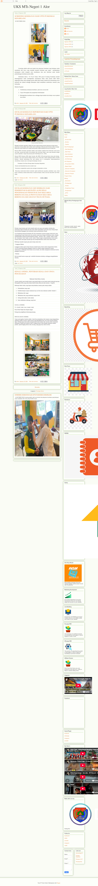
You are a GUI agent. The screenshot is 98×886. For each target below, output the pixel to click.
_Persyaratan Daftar (69, 163)
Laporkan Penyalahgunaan (72, 59)
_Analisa (66, 185)
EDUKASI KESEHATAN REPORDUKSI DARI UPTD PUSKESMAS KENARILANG (34, 113)
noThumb (66, 71)
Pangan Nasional (78, 856)
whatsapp (66, 735)
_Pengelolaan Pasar (69, 188)
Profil (65, 137)
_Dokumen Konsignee (69, 171)
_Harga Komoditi (68, 156)
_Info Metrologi (68, 159)
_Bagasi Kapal (67, 166)
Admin (67, 28)
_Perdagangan (68, 183)
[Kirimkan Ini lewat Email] (41, 103)
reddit (65, 845)
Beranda (37, 387)
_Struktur (66, 142)
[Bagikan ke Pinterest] (47, 103)
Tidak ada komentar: (33, 103)
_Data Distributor (68, 154)
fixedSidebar (67, 91)
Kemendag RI (79, 853)
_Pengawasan (67, 190)
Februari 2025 (67, 44)
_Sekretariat (67, 180)
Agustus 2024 (67, 46)
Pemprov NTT (79, 859)
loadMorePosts (68, 78)
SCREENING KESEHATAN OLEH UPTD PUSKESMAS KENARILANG (33, 395)
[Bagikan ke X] (44, 103)
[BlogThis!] (42, 103)
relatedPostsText (68, 81)
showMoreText (68, 96)
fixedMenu (67, 93)
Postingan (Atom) (40, 391)
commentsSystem (68, 68)
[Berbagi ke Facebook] (45, 103)
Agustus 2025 (67, 41)
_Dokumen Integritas (69, 168)
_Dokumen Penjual (69, 173)
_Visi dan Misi (67, 139)
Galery (66, 195)
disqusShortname (68, 66)
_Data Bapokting (68, 149)
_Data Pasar (67, 151)
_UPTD (66, 193)
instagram (66, 738)
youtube (66, 740)
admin (67, 34)
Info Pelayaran (68, 161)
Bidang (66, 178)
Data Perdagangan (69, 146)
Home (65, 134)
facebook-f (67, 835)
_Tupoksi (66, 144)
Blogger (58, 883)
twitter (65, 838)
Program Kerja (68, 176)
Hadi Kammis (69, 31)
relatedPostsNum (68, 83)
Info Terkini (20, 179)
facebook (66, 733)
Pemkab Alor (79, 861)
